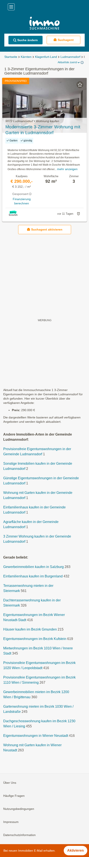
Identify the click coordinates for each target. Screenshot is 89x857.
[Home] (44, 24)
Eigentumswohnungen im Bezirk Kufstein (34, 639)
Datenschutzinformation (19, 835)
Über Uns (9, 782)
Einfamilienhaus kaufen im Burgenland (33, 576)
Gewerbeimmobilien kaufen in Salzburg (33, 567)
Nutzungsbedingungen (18, 809)
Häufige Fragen (14, 795)
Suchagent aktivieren (46, 229)
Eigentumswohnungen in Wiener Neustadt (35, 735)
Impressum (11, 822)
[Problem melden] (78, 214)
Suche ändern (27, 40)
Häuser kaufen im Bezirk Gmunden (30, 629)
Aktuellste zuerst (67, 62)
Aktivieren (75, 850)
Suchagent (66, 40)
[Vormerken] (80, 84)
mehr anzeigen (67, 169)
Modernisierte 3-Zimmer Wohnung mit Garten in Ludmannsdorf (42, 129)
